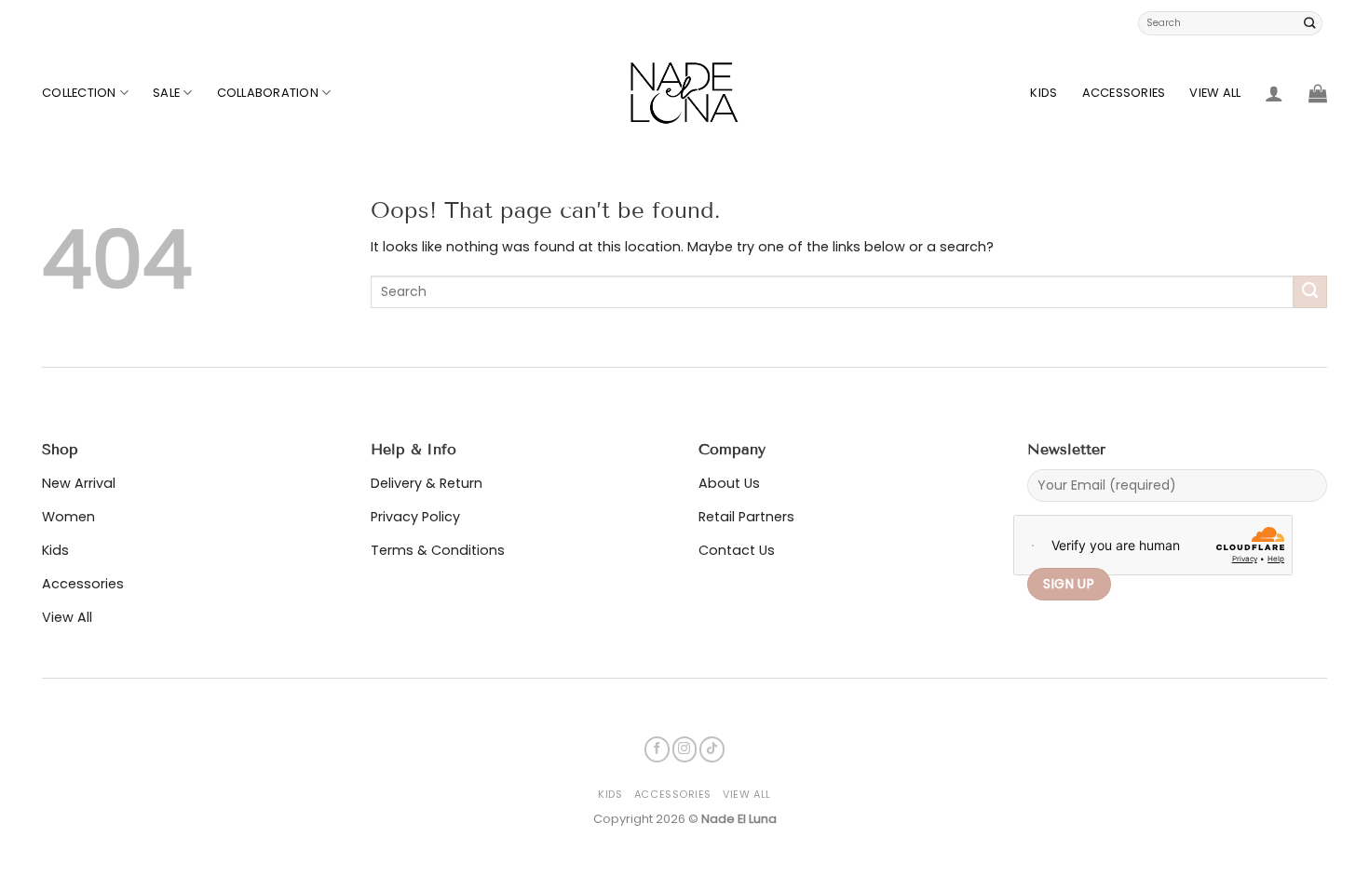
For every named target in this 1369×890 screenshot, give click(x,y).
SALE (166, 92)
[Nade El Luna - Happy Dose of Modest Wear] (684, 93)
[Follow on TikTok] (712, 749)
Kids (1043, 92)
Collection (79, 92)
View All (1214, 92)
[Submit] (1310, 22)
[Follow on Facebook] (657, 749)
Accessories (1124, 92)
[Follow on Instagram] (685, 749)
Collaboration (268, 92)
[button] (1274, 93)
